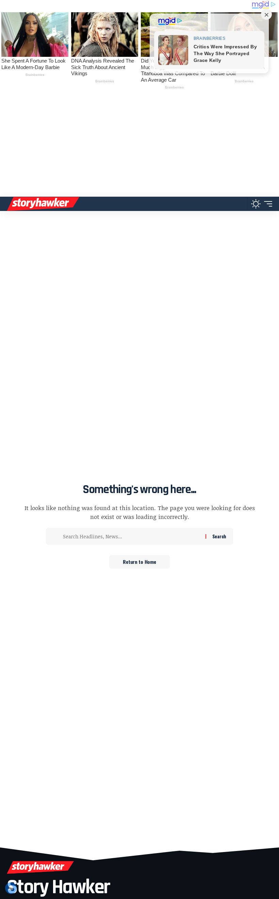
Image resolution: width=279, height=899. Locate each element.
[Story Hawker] (43, 204)
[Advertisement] (139, 145)
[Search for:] (132, 536)
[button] (240, 203)
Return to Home (139, 561)
